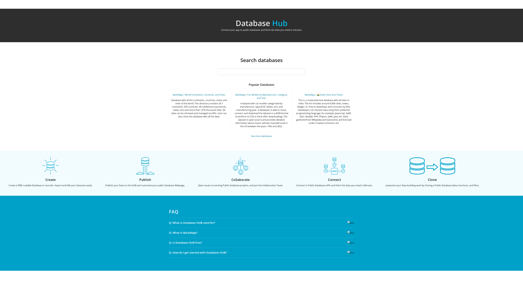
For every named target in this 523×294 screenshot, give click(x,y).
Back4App (178, 94)
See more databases (261, 136)
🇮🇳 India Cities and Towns (330, 94)
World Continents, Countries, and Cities (205, 94)
